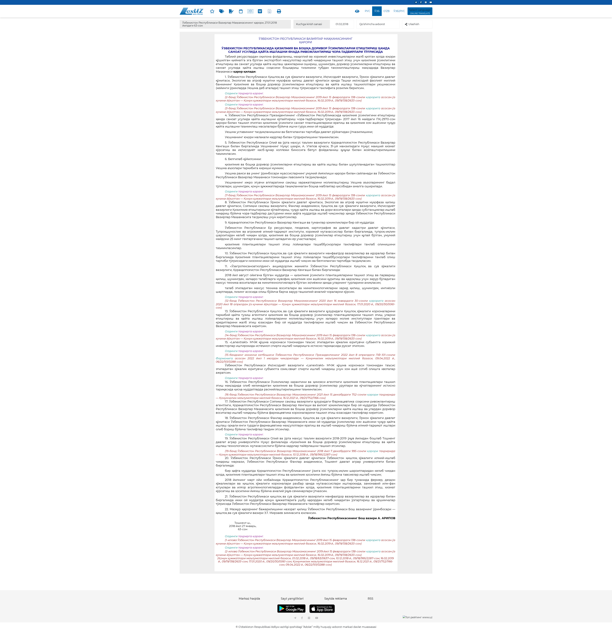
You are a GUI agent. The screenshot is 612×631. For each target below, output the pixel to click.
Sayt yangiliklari (292, 598)
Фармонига (225, 358)
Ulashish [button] (413, 24)
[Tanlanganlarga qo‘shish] (212, 11)
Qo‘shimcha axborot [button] (372, 24)
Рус (367, 11)
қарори (373, 394)
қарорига (373, 97)
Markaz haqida (249, 598)
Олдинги (231, 93)
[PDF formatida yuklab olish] (269, 11)
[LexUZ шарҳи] (231, 11)
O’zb (386, 11)
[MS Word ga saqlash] (260, 11)
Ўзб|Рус (399, 11)
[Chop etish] (279, 11)
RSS (370, 598)
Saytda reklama (335, 598)
